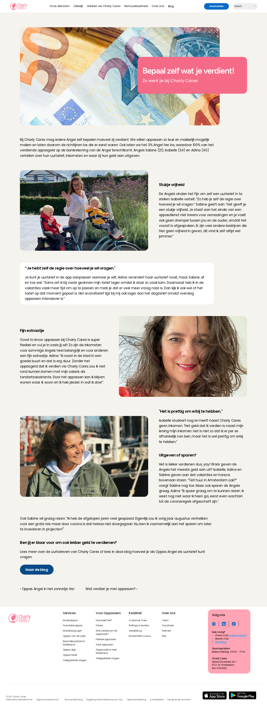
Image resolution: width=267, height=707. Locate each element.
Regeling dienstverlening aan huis (104, 699)
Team (165, 620)
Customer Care (138, 620)
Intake (99, 625)
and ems (186, 699)
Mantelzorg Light (72, 630)
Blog (171, 6)
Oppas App (69, 649)
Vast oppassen (104, 644)
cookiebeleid (156, 699)
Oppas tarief (70, 655)
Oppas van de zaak (74, 636)
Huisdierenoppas (72, 625)
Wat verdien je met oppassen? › (111, 589)
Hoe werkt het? (104, 620)
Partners (166, 630)
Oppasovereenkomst (47, 699)
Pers (164, 636)
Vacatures (168, 625)
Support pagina (237, 635)
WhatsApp (221, 641)
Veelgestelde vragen (74, 660)
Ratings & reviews (139, 625)
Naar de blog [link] (36, 569)
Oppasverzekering (136, 699)
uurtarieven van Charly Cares (75, 551)
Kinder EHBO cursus (140, 636)
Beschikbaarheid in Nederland (74, 643)
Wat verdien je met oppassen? (106, 632)
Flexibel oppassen (106, 639)
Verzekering (135, 630)
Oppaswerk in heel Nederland (106, 651)
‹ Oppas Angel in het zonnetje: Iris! (47, 589)
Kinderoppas (70, 620)
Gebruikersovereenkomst (19, 699)
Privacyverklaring (74, 699)
